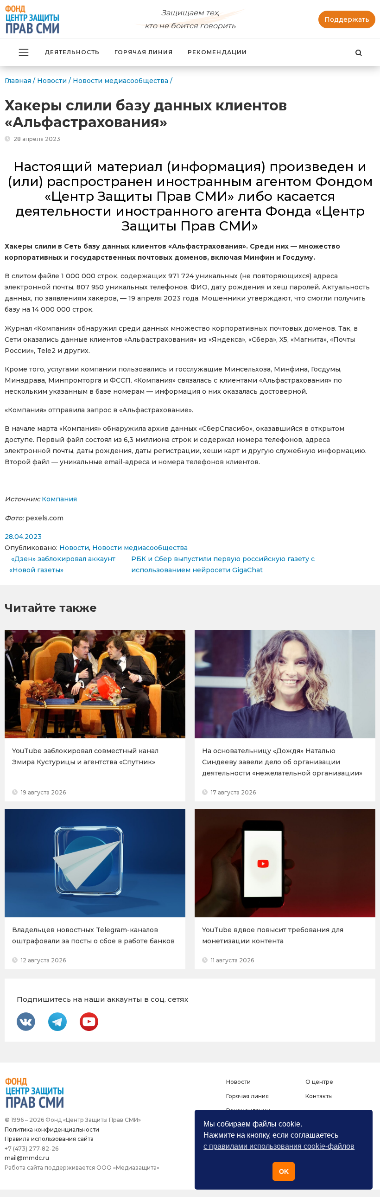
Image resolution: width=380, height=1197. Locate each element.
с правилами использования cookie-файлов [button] (279, 1146)
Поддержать (346, 19)
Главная (18, 81)
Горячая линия (143, 52)
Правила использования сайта (49, 1138)
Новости (74, 548)
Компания (59, 499)
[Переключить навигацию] (23, 52)
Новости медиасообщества (140, 548)
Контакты (319, 1096)
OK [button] (284, 1171)
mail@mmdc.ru (27, 1157)
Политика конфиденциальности (52, 1129)
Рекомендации (217, 52)
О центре (319, 1081)
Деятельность (72, 52)
